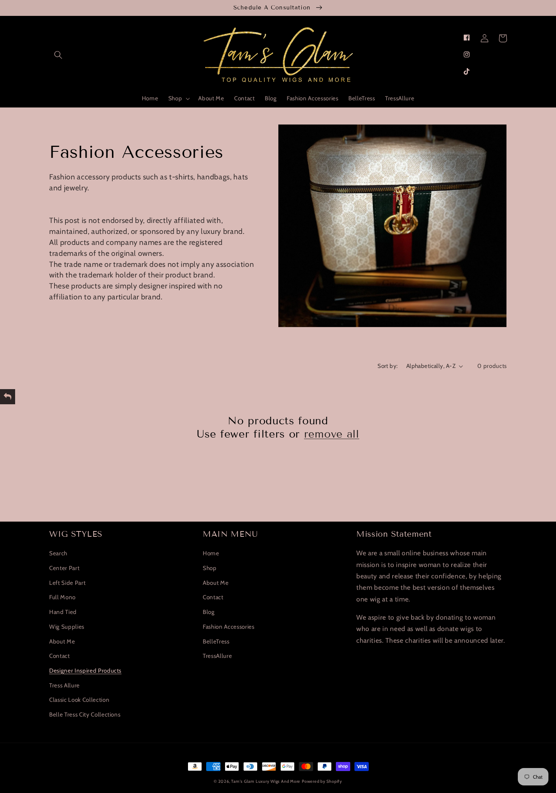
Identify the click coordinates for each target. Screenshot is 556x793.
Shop (210, 568)
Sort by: (387, 365)
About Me (62, 641)
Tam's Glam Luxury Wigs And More (265, 781)
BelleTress (216, 641)
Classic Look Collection (79, 699)
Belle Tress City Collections (84, 714)
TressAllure (217, 655)
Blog (209, 611)
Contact (59, 655)
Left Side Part (67, 582)
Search (58, 553)
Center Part (64, 568)
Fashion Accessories (229, 626)
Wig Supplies (66, 626)
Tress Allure (64, 685)
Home (211, 553)
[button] (58, 55)
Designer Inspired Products (85, 670)
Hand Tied (63, 611)
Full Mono (62, 597)
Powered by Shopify (322, 781)
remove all (331, 434)
